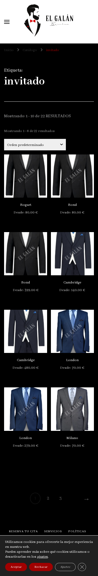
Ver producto (25, 176)
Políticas (77, 531)
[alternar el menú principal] (7, 22)
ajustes (42, 556)
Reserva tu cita (23, 531)
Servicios (53, 531)
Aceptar (16, 567)
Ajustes (65, 567)
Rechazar (41, 567)
